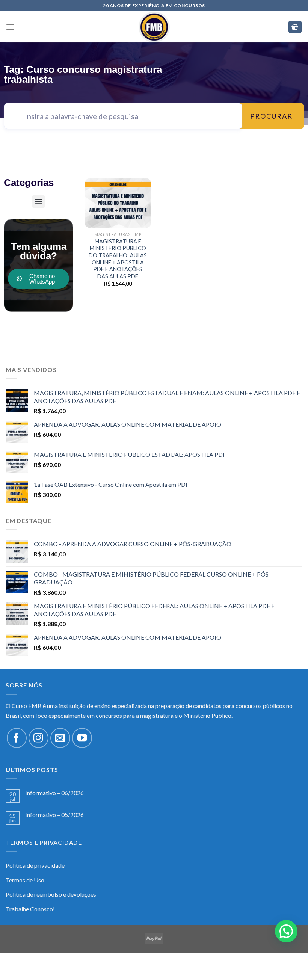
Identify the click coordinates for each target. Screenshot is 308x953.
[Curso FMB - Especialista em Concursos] (154, 26)
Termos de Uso (25, 880)
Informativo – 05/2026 (54, 814)
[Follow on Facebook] (17, 738)
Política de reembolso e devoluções (51, 894)
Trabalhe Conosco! (30, 908)
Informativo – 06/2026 (54, 792)
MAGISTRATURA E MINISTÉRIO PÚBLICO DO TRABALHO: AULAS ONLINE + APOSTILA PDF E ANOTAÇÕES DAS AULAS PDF (118, 259)
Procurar (271, 116)
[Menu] (10, 27)
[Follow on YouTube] (82, 738)
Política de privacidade (35, 865)
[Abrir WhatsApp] (289, 934)
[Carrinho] (295, 27)
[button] (38, 201)
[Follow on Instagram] (38, 738)
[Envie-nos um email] (60, 738)
